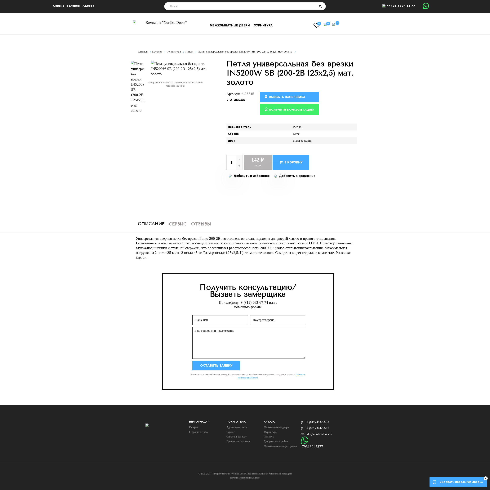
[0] (325, 24)
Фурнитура (263, 25)
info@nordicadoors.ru (319, 434)
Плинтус (269, 436)
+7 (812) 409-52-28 (317, 422)
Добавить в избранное (251, 176)
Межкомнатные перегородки (280, 446)
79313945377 (312, 447)
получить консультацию (291, 109)
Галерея (73, 6)
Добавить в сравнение (296, 176)
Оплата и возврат (236, 436)
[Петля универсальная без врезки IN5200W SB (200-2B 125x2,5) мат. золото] (137, 87)
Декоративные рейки (276, 441)
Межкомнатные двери (230, 25)
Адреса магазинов (236, 427)
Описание (151, 223)
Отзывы (201, 224)
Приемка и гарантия (238, 441)
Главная (143, 51)
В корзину (293, 162)
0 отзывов (235, 100)
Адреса (88, 6)
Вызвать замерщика (286, 97)
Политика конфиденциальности (245, 477)
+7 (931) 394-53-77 (400, 6)
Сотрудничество (198, 432)
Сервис (58, 6)
